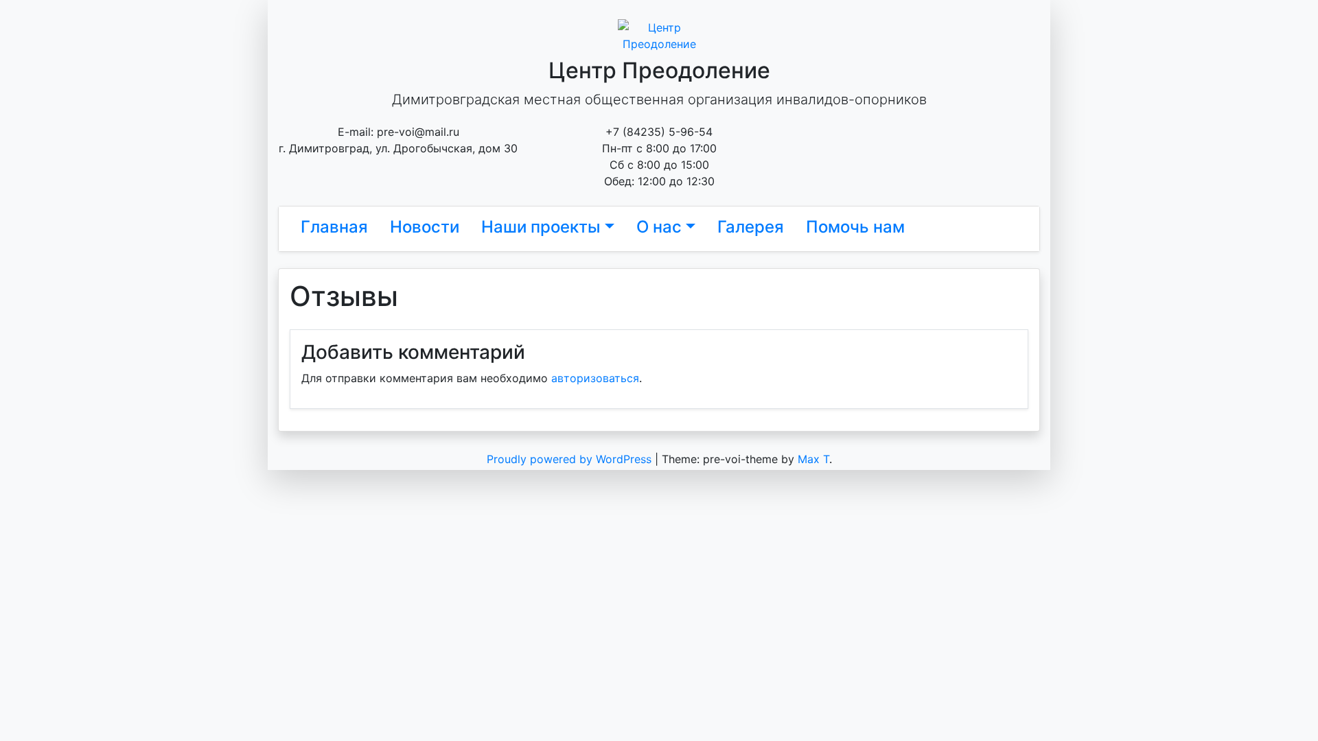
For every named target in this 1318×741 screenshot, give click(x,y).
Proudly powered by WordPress (571, 459)
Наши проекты (541, 227)
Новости (424, 227)
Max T (813, 459)
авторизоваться (595, 378)
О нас (659, 227)
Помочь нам (855, 227)
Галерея (750, 227)
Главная (334, 227)
